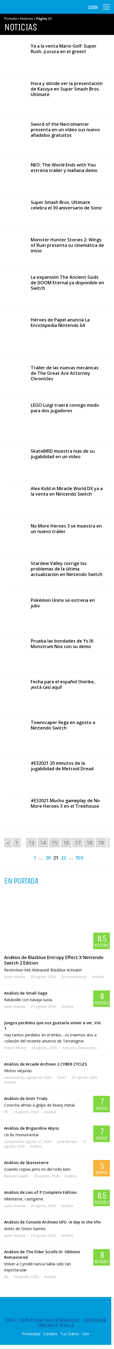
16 (66, 842)
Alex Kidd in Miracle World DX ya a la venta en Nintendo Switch (67, 491)
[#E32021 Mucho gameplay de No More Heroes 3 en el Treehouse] (14, 811)
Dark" (62, 1077)
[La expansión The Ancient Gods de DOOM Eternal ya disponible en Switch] (14, 290)
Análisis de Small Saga (25, 993)
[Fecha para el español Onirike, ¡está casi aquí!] (14, 693)
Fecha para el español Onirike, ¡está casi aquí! (63, 684)
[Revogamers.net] (28, 11)
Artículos (69, 1047)
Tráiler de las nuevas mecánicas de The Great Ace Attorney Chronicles (65, 373)
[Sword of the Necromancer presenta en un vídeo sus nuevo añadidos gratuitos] (14, 136)
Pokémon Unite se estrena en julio (63, 603)
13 (31, 842)
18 (89, 842)
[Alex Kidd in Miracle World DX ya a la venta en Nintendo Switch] (14, 499)
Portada (10, 18)
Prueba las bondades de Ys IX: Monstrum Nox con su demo (62, 643)
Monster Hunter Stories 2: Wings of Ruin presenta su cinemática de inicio (67, 245)
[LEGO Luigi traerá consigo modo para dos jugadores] (14, 419)
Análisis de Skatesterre (26, 1162)
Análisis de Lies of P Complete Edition (40, 1192)
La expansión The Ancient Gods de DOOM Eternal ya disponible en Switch (67, 282)
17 (78, 842)
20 (48, 858)
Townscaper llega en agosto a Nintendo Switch (63, 725)
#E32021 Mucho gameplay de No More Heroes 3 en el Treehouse (65, 803)
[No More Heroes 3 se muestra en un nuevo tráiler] (14, 536)
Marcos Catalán (16, 1176)
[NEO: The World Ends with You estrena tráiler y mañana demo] (14, 175)
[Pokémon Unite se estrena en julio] (14, 612)
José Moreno (67, 1141)
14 (43, 842)
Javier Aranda (14, 976)
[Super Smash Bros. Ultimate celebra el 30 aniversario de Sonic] (14, 213)
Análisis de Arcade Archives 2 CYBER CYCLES (45, 1064)
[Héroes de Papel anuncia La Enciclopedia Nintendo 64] (14, 335)
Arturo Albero (15, 1047)
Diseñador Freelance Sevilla (71, 1322)
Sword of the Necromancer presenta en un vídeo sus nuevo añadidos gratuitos (65, 129)
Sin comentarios (74, 976)
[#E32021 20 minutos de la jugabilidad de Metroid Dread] (14, 773)
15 (54, 842)
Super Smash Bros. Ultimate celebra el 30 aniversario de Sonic (66, 205)
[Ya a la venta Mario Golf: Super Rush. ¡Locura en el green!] (14, 56)
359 (79, 858)
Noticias (26, 18)
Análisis (98, 976)
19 (101, 842)
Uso (85, 1334)
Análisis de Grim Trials (25, 1098)
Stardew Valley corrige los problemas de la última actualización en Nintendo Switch (66, 568)
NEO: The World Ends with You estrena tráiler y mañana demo (64, 167)
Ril (6, 1112)
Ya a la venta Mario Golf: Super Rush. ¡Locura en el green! (64, 48)
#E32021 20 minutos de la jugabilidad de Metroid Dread (62, 766)
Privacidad (31, 1334)
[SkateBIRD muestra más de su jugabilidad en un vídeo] (14, 461)
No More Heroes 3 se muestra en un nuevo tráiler (66, 528)
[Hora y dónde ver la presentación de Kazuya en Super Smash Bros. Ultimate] (14, 95)
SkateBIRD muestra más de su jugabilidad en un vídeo (63, 454)
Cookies (50, 1334)
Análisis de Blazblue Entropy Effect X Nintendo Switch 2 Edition (53, 960)
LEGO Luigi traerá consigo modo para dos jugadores (65, 408)
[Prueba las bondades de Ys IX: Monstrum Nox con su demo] (14, 653)
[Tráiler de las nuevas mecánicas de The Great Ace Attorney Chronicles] (14, 378)
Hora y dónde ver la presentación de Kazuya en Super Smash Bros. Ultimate (67, 88)
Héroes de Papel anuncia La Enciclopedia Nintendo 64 (60, 322)
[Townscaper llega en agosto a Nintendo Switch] (14, 734)
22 (63, 858)
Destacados (87, 1047)
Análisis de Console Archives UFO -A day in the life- (53, 1222)
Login (93, 7)
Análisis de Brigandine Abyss (31, 1128)
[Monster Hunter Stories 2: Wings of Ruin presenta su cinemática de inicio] (14, 250)
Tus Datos (69, 1334)
